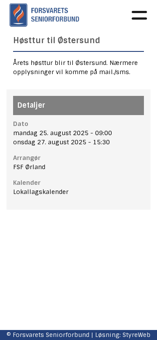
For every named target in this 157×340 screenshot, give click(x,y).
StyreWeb (136, 335)
